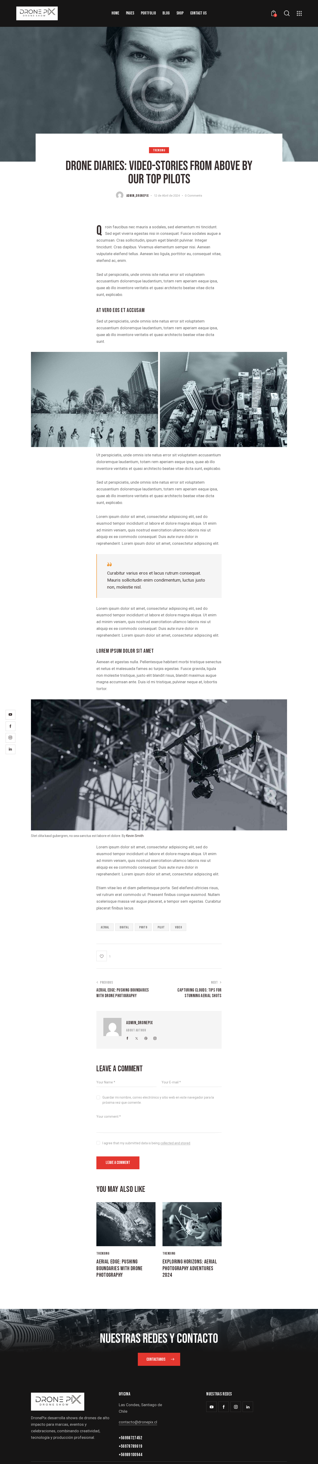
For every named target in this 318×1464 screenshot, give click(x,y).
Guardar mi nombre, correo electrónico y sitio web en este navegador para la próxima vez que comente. (158, 1100)
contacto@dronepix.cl (138, 1422)
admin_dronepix (139, 1023)
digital (124, 927)
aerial (105, 927)
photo (143, 927)
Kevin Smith (135, 836)
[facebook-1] (127, 1038)
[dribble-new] (145, 1038)
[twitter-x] (136, 1038)
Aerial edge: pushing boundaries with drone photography (119, 1269)
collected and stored (175, 1143)
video (178, 927)
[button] (103, 956)
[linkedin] (248, 1407)
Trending (159, 150)
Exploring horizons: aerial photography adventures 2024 (189, 1269)
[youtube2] (211, 1407)
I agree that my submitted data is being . (146, 1143)
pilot (161, 927)
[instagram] (155, 1038)
